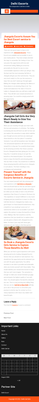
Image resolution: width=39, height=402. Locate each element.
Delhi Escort (5, 393)
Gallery (3, 338)
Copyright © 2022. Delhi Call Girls (19, 399)
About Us (4, 334)
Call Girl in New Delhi (21, 285)
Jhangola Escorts (20, 53)
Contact (4, 345)
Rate (2, 341)
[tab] (7, 11)
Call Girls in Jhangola (24, 184)
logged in (15, 305)
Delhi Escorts (19, 3)
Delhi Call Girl (5, 348)
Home (3, 331)
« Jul (18, 380)
